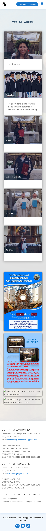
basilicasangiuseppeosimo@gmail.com (22, 440)
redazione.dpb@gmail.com (17, 474)
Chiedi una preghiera (27, 4)
